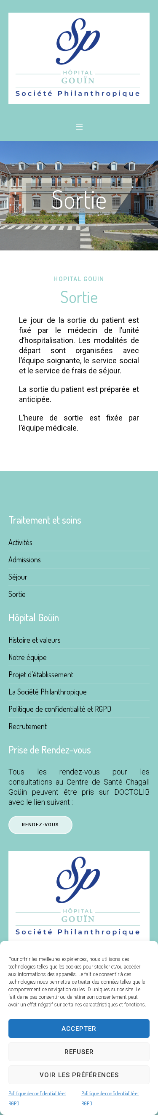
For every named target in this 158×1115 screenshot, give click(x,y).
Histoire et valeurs (34, 639)
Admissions (24, 559)
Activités (20, 542)
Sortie (17, 594)
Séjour (17, 576)
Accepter (79, 1029)
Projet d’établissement (40, 674)
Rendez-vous (40, 825)
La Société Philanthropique (47, 691)
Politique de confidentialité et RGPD (37, 1098)
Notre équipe (27, 657)
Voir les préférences (79, 1075)
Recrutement (27, 726)
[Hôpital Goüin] (79, 58)
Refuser (79, 1052)
